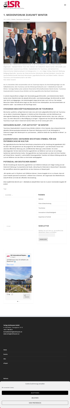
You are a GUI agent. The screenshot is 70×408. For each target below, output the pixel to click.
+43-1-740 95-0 (7, 329)
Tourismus (19, 19)
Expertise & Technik (45, 217)
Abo (4, 359)
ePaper (5, 363)
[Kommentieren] (11, 296)
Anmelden (43, 239)
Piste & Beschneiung (45, 203)
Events (13, 19)
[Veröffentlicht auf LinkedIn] (29, 256)
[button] (5, 276)
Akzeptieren (35, 393)
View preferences (35, 403)
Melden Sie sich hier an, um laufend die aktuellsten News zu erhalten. (51, 231)
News (5, 350)
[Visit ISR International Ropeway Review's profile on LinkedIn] (8, 256)
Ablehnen (35, 398)
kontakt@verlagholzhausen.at (12, 332)
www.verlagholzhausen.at (11, 334)
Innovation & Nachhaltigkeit (47, 212)
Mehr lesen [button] (10, 264)
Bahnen (41, 199)
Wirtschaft (26, 19)
